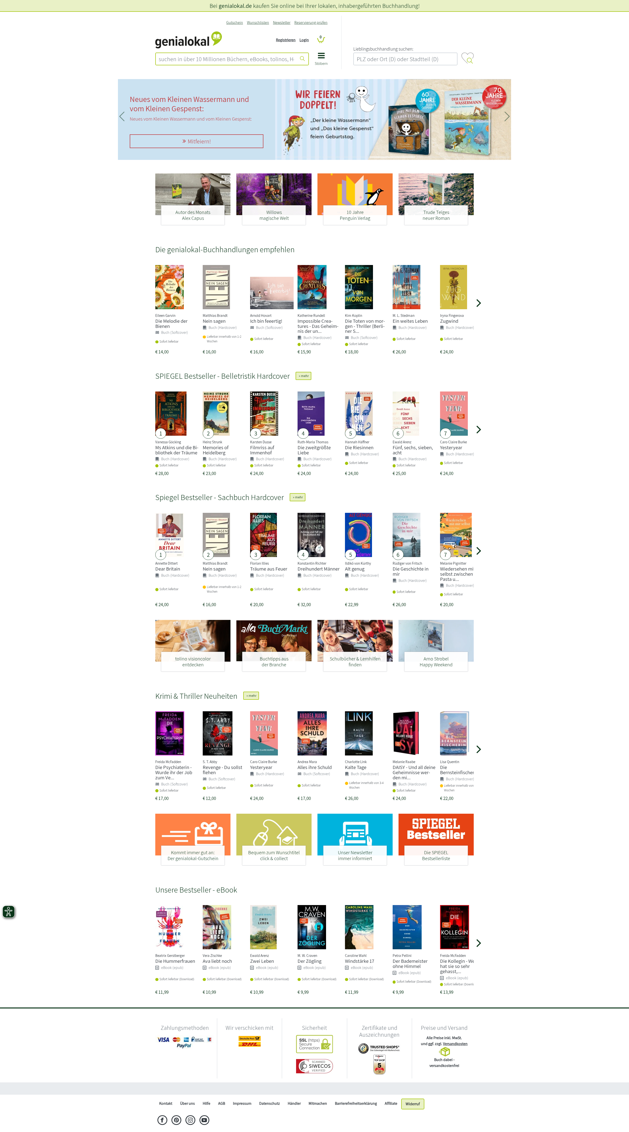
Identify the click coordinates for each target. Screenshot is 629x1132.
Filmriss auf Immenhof (262, 450)
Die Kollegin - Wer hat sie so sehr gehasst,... (458, 966)
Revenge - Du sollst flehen (222, 770)
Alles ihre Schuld (315, 767)
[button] (321, 61)
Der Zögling (309, 961)
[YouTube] (204, 1120)
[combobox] (226, 59)
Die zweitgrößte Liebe (314, 450)
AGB (221, 1103)
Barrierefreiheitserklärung (356, 1103)
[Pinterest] (176, 1120)
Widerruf (413, 1103)
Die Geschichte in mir (411, 571)
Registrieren (286, 39)
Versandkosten (455, 1043)
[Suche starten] (302, 59)
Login (304, 39)
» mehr (303, 376)
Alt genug (354, 568)
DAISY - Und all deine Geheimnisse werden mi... (414, 772)
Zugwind (449, 321)
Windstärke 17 (359, 961)
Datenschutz (269, 1103)
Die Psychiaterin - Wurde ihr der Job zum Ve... (173, 772)
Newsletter (281, 22)
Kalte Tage (355, 767)
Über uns (187, 1103)
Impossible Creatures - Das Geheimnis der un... (318, 326)
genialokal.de (235, 6)
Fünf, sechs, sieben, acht (413, 450)
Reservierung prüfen (311, 22)
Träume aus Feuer (268, 568)
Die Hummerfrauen (175, 961)
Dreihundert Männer (319, 568)
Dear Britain (167, 568)
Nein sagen (214, 321)
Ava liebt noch (217, 961)
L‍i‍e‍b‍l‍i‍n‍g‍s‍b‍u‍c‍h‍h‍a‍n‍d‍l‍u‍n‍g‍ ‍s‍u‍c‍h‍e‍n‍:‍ (383, 49)
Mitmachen (318, 1103)
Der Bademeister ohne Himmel (410, 963)
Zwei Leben (262, 961)
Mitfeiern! (199, 141)
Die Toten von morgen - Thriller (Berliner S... (365, 326)
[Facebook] (162, 1120)
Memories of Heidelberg (216, 450)
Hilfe (206, 1103)
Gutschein (234, 22)
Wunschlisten (258, 22)
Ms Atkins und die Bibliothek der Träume (176, 450)
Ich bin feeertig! (266, 321)
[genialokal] (188, 39)
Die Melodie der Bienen (171, 323)
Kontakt (165, 1103)
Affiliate (391, 1103)
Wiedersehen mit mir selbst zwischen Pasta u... (461, 573)
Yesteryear (451, 447)
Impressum (242, 1103)
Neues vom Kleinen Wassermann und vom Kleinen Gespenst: (189, 103)
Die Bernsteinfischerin (459, 770)
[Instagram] (190, 1120)
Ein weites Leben (410, 321)
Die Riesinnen (359, 447)
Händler (294, 1103)
